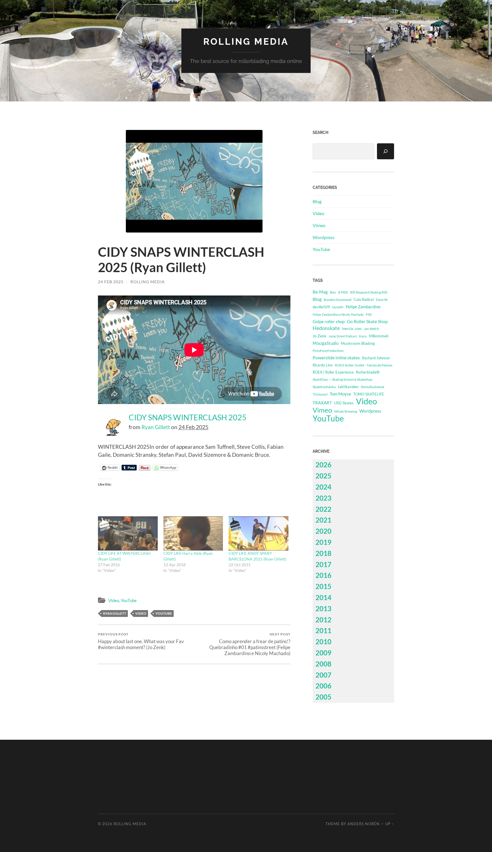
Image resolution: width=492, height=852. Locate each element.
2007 (323, 675)
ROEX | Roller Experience (333, 372)
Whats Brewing (345, 411)
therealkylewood (372, 387)
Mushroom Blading (358, 343)
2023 (323, 498)
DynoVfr (338, 307)
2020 (323, 531)
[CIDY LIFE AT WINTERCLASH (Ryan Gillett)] (128, 533)
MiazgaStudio (326, 343)
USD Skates (344, 403)
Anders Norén (363, 824)
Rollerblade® (368, 372)
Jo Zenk (319, 335)
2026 (323, 464)
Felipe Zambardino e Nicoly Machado (338, 314)
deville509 (321, 307)
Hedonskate (326, 328)
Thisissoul (320, 394)
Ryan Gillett (156, 427)
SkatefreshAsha (324, 387)
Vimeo (319, 225)
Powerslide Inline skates (336, 357)
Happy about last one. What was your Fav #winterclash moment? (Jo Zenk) (141, 641)
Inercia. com (352, 329)
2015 (323, 586)
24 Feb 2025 (111, 281)
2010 (323, 641)
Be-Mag (320, 292)
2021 (323, 520)
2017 (323, 564)
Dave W (382, 299)
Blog (317, 201)
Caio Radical (364, 299)
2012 (323, 619)
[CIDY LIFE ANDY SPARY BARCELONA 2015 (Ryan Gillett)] (258, 533)
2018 (323, 553)
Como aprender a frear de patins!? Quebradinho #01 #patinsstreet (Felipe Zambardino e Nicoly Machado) (249, 644)
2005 (323, 697)
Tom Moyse (340, 393)
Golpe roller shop (329, 321)
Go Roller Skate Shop (367, 321)
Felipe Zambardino (363, 306)
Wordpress (324, 237)
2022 (323, 509)
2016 (323, 575)
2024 (323, 487)
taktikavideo (348, 387)
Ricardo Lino (323, 365)
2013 (323, 608)
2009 (323, 653)
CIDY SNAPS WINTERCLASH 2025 (188, 417)
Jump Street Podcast (343, 336)
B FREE (343, 292)
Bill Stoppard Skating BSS (368, 292)
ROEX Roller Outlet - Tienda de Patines (363, 365)
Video (113, 600)
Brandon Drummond (337, 299)
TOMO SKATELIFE (368, 394)
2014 (323, 597)
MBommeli (379, 335)
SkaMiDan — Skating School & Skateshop (342, 379)
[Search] (385, 151)
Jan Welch (371, 329)
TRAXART (322, 402)
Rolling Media (246, 41)
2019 (323, 542)
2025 (323, 476)
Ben (333, 292)
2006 (323, 686)
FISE (369, 314)
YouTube (129, 600)
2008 (323, 664)
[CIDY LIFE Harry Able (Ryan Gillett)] (193, 533)
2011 (323, 630)
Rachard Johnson (376, 358)
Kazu (363, 336)
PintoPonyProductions (328, 350)
